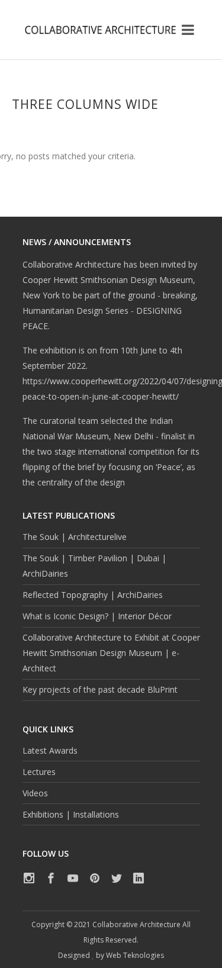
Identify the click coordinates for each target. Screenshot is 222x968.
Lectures (39, 771)
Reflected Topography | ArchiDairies (92, 594)
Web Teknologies (135, 955)
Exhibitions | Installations (70, 814)
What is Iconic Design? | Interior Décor (97, 616)
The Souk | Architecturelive (74, 536)
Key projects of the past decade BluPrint (100, 689)
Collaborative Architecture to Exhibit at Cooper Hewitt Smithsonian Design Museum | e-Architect (111, 653)
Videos (35, 793)
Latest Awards (50, 750)
